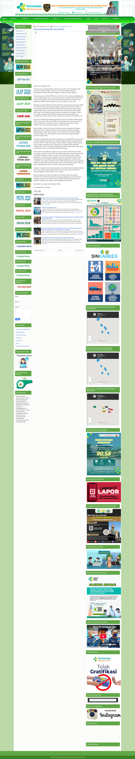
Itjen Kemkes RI (20, 332)
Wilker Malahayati (20, 42)
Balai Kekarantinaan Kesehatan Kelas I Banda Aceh (72, 757)
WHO (17, 343)
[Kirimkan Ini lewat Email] (34, 191)
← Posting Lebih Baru (39, 250)
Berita (65, 26)
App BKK (115, 18)
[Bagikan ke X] (38, 191)
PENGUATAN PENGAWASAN (73, 18)
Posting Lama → (79, 250)
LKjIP (88, 18)
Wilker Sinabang (20, 53)
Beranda (60, 250)
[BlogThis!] (36, 191)
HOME (4, 18)
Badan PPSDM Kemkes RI (22, 346)
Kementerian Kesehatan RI (23, 329)
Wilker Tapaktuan (20, 50)
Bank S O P (56, 18)
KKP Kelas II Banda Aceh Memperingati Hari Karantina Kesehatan (58, 237)
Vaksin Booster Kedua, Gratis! (49, 207)
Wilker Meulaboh (20, 45)
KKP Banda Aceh (57, 26)
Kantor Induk (19, 31)
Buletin (105, 18)
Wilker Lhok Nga (20, 39)
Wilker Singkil (19, 56)
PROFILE (14, 18)
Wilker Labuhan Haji (21, 47)
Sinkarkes (18, 338)
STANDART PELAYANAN (40, 18)
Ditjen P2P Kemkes (21, 335)
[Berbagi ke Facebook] (40, 191)
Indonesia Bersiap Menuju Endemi (49, 29)
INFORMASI (25, 18)
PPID (96, 18)
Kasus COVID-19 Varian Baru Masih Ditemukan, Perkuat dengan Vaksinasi (60, 198)
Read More (47, 204)
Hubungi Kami (7, 21)
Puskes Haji (19, 340)
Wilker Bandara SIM (21, 33)
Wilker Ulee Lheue (21, 36)
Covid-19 (70, 26)
